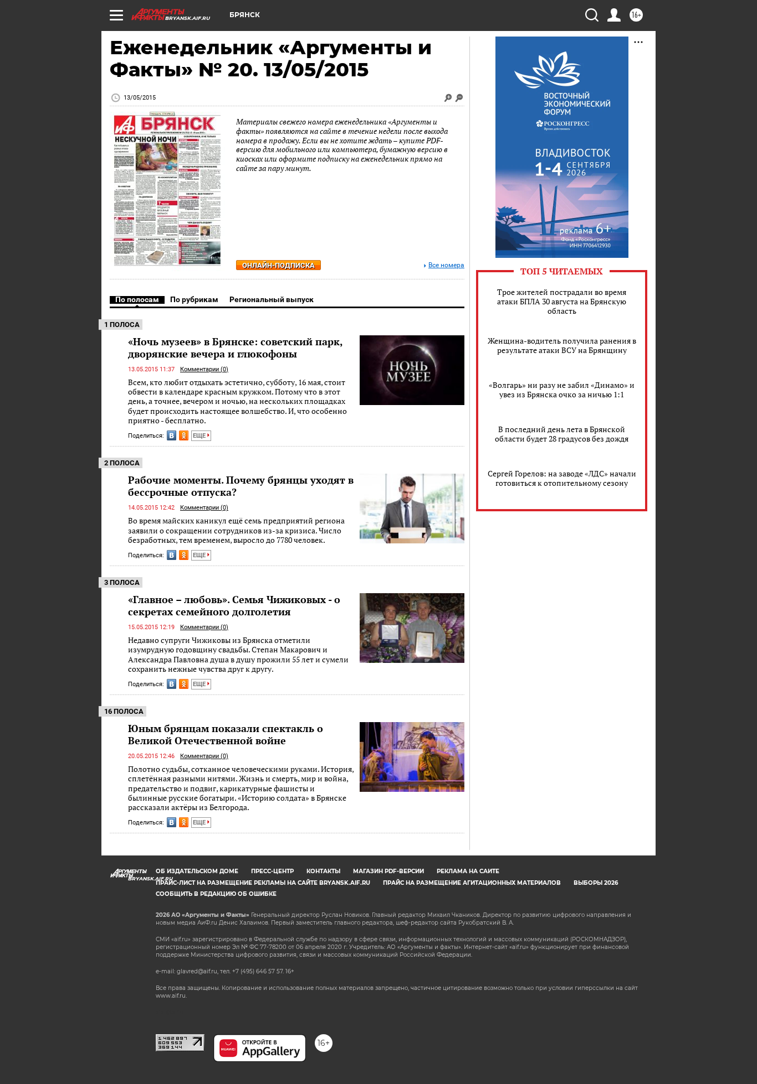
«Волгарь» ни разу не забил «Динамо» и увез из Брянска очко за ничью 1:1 (562, 389)
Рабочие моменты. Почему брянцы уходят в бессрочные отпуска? (241, 486)
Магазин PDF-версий (388, 871)
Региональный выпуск (271, 299)
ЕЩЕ (200, 435)
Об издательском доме (197, 871)
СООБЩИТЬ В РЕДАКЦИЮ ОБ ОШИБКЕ (216, 894)
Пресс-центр (272, 871)
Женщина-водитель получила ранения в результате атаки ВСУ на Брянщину (562, 345)
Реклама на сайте (468, 871)
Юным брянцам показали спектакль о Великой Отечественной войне (225, 734)
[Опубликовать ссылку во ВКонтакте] (171, 435)
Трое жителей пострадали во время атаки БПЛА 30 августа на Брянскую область (561, 301)
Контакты (323, 871)
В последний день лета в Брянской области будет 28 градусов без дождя (561, 433)
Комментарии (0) (204, 369)
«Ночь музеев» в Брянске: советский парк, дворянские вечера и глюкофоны (235, 347)
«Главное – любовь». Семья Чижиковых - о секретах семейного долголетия (234, 605)
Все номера (446, 265)
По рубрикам (194, 299)
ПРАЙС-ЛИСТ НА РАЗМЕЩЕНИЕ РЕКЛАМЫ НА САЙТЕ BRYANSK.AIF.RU (263, 882)
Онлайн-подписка (278, 265)
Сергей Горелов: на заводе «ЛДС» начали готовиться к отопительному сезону (562, 478)
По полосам (137, 299)
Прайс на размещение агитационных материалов (472, 882)
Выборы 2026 (596, 882)
